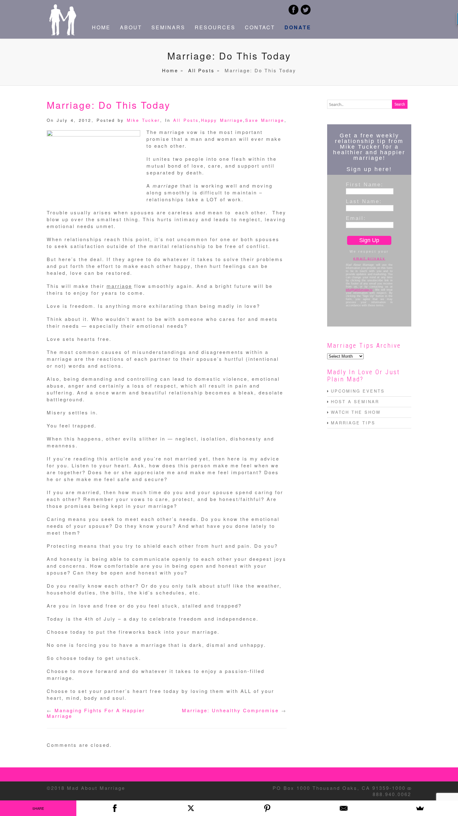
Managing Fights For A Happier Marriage (96, 713)
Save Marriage (264, 120)
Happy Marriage (222, 120)
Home (170, 70)
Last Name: (364, 201)
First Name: (365, 184)
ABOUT (131, 27)
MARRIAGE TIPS (353, 423)
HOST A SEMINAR (355, 401)
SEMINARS (168, 27)
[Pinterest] (267, 808)
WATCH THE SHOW (356, 412)
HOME (101, 27)
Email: (356, 218)
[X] (191, 808)
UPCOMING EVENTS (358, 391)
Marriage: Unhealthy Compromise (230, 710)
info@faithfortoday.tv (359, 289)
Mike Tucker (143, 120)
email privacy (369, 258)
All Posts (201, 70)
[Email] (343, 808)
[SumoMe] (420, 808)
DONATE (297, 27)
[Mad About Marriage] (62, 33)
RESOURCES (215, 27)
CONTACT (260, 27)
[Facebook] (114, 808)
